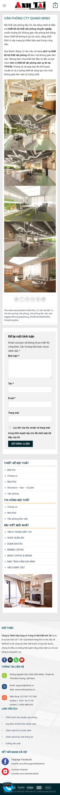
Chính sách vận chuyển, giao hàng (21, 717)
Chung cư (12, 475)
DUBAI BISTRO (15, 543)
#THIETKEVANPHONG (40, 317)
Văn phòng (24, 313)
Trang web (13, 413)
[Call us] (16, 660)
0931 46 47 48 (26, 700)
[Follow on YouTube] (21, 660)
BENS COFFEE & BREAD (19, 555)
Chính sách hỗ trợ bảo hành (18, 730)
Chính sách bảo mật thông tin (19, 737)
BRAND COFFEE (15, 549)
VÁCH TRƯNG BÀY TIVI (19, 531)
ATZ (54, 791)
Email (12, 398)
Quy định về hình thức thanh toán (21, 724)
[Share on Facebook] (21, 299)
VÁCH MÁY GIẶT (16, 567)
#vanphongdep (11, 320)
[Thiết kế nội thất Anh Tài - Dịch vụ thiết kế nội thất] (30, 5)
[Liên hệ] (8, 784)
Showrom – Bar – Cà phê (20, 487)
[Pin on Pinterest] (38, 299)
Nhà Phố (11, 481)
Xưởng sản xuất (13, 743)
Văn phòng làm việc (39, 313)
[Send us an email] (10, 660)
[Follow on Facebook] (4, 660)
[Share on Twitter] (27, 299)
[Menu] (4, 5)
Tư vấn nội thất (43, 310)
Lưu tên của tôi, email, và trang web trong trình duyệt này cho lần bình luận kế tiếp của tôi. (29, 432)
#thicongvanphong (20, 317)
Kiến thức (31, 310)
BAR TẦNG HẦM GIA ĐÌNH (21, 561)
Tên (11, 383)
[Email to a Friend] (32, 299)
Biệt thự (11, 469)
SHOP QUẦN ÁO (15, 537)
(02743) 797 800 (28, 696)
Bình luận (13, 356)
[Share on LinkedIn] (43, 299)
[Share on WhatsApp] (16, 299)
